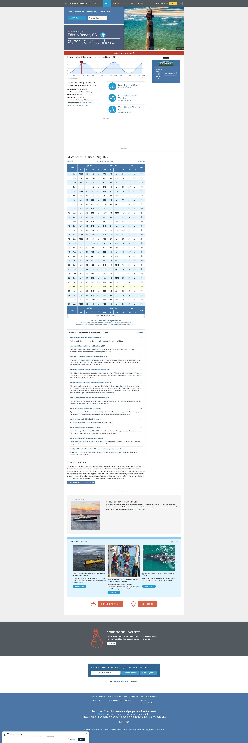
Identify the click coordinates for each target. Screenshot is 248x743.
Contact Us (96, 700)
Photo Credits (180, 48)
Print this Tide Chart (106, 161)
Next (177, 562)
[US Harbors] (80, 3)
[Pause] (166, 58)
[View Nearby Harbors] (103, 35)
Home (70, 12)
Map (132, 3)
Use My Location (130, 673)
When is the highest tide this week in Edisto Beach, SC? (87, 346)
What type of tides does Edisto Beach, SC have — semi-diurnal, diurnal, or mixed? (95, 449)
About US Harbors (98, 697)
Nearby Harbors (76, 18)
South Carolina (79, 12)
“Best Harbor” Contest (148, 697)
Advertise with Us (114, 697)
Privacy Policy (122, 729)
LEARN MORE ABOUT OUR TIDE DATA (81, 483)
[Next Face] (168, 58)
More (81, 582)
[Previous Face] (164, 58)
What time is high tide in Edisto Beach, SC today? (85, 408)
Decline (72, 740)
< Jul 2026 (70, 161)
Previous (71, 562)
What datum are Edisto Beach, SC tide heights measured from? (90, 369)
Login (173, 3)
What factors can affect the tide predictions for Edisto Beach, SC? (91, 382)
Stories (140, 3)
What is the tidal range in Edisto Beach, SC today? (85, 427)
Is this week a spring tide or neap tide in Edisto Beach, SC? (88, 357)
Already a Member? (162, 3)
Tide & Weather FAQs (131, 697)
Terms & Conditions (115, 700)
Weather (116, 3)
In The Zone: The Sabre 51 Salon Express (123, 502)
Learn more (50, 736)
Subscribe (111, 644)
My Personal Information (136, 729)
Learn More (142, 509)
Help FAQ (127, 700)
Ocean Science (79, 586)
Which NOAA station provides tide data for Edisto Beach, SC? (89, 398)
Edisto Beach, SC (107, 12)
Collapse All (139, 332)
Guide (125, 3)
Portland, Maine (78, 478)
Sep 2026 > (141, 161)
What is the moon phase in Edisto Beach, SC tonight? (87, 438)
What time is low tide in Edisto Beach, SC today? (85, 419)
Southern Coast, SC (92, 12)
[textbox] (97, 18)
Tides (107, 3)
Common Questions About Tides (77, 105)
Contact (102, 714)
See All (175, 542)
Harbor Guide (147, 604)
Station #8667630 (88, 103)
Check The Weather (109, 604)
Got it (81, 740)
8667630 (112, 315)
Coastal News (114, 592)
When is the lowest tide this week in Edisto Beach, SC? (87, 337)
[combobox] (97, 18)
